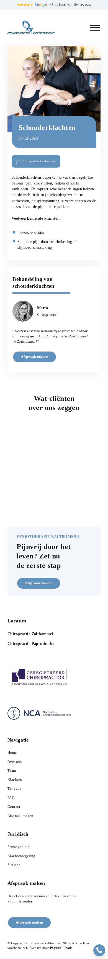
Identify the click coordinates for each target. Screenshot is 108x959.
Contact (13, 807)
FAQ (10, 798)
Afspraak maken (34, 357)
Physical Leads (61, 948)
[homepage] (31, 28)
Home (12, 753)
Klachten (14, 780)
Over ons (14, 762)
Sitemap (13, 865)
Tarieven (14, 789)
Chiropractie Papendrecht (30, 643)
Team (11, 771)
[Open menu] (95, 27)
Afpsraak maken (29, 922)
